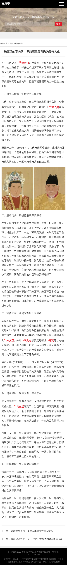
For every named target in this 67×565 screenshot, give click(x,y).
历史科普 (19, 43)
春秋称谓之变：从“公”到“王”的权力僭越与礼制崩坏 (37, 539)
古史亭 (24, 552)
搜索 (58, 24)
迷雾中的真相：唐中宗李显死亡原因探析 (32, 531)
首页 (11, 43)
